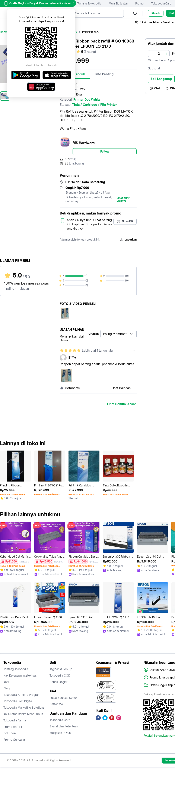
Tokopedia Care (161, 3)
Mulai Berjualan (118, 3)
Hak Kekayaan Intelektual (19, 675)
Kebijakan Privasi (60, 732)
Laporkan (131, 239)
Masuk (156, 13)
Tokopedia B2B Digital (18, 701)
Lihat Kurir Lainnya (123, 200)
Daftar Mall (57, 704)
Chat (157, 88)
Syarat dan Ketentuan (64, 726)
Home (4, 32)
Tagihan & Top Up (61, 669)
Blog (6, 688)
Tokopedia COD (60, 675)
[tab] (104, 74)
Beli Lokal (9, 733)
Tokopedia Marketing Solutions (23, 707)
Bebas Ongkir (58, 682)
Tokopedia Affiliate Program (21, 694)
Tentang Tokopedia (89, 3)
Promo (139, 3)
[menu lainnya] (134, 350)
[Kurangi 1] (151, 53)
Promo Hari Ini (12, 726)
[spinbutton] (159, 53)
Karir (6, 682)
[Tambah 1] (166, 53)
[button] (154, 22)
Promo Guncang (14, 739)
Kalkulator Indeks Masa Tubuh (23, 714)
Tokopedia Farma (14, 720)
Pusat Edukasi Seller (63, 697)
